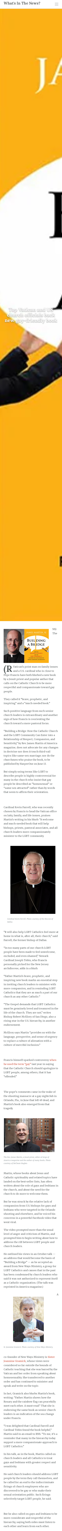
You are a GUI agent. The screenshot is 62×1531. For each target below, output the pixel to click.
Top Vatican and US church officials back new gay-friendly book (31, 314)
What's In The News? (22, 3)
